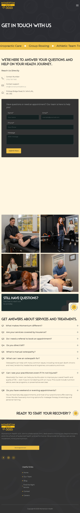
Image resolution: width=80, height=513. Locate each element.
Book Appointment (20, 447)
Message (11, 133)
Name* (10, 113)
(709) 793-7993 (11, 79)
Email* (45, 113)
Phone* (11, 123)
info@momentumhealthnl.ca (16, 87)
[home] (8, 5)
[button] (77, 5)
